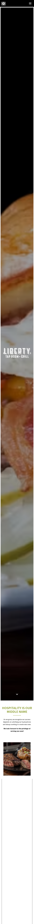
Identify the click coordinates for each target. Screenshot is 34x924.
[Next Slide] (30, 354)
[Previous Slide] (4, 354)
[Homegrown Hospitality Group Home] (3, 3)
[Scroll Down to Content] (17, 695)
